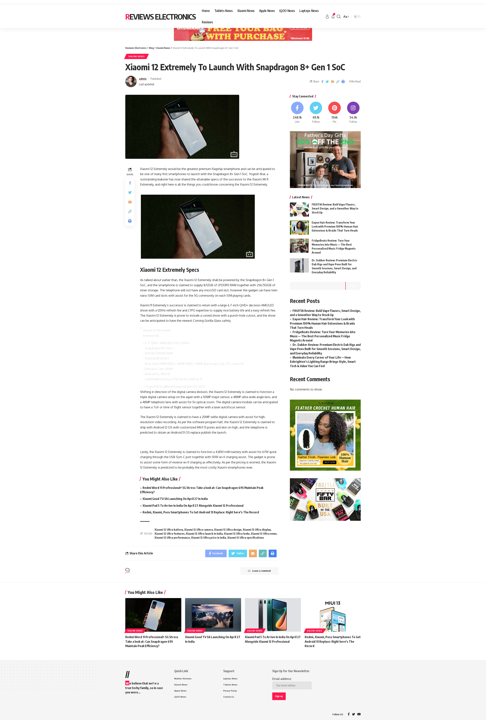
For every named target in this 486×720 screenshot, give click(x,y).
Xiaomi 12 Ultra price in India (208, 537)
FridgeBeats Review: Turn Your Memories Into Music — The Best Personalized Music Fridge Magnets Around (322, 336)
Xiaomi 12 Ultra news (264, 533)
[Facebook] (297, 113)
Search (353, 285)
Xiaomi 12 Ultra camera (198, 529)
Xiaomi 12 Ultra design (227, 529)
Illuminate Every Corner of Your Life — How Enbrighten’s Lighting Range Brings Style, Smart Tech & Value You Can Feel (323, 362)
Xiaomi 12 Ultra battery (169, 529)
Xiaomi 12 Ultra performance (172, 537)
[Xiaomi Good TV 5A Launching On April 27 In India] (213, 615)
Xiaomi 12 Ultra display (257, 529)
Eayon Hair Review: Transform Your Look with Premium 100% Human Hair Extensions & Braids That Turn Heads (335, 226)
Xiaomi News (136, 56)
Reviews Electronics (160, 16)
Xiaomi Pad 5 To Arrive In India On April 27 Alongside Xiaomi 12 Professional (193, 505)
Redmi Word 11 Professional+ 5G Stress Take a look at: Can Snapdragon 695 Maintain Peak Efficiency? (151, 641)
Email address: (282, 679)
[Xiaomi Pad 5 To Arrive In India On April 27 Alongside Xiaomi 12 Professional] (273, 615)
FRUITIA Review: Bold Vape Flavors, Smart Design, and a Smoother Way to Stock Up (335, 208)
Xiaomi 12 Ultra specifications (245, 537)
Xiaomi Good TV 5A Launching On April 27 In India (175, 499)
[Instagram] (353, 113)
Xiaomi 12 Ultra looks (237, 533)
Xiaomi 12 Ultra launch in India (204, 533)
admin (143, 78)
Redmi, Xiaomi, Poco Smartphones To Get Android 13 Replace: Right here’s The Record (201, 512)
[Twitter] (316, 113)
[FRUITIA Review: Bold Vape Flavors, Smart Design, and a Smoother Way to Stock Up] (299, 209)
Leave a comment (261, 570)
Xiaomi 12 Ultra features (170, 533)
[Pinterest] (334, 113)
